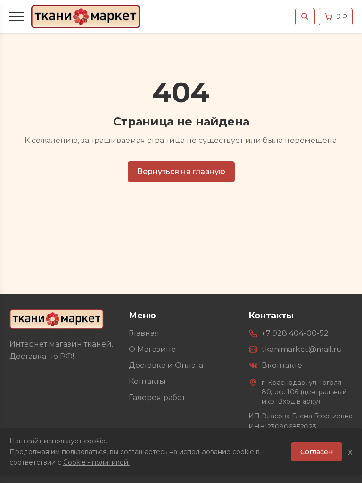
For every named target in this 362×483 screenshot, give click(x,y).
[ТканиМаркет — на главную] (56, 319)
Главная (144, 333)
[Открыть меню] (16, 16)
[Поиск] (305, 16)
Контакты (147, 381)
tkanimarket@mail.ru (302, 349)
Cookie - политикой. (96, 462)
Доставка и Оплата (166, 365)
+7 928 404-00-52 (295, 333)
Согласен (316, 452)
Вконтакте (282, 365)
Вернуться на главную (181, 171)
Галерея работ (157, 397)
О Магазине (152, 349)
